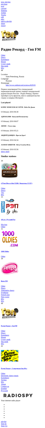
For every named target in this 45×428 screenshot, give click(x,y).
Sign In (3, 424)
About (3, 384)
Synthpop (4, 293)
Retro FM (4, 281)
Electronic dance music (9, 376)
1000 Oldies (5, 251)
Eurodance (5, 60)
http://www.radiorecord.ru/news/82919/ (21, 85)
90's (2, 68)
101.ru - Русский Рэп (8, 219)
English (4, 389)
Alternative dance (7, 290)
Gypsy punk (5, 64)
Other (3, 55)
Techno (4, 380)
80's (2, 195)
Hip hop (4, 225)
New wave (5, 297)
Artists (3, 13)
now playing (5, 2)
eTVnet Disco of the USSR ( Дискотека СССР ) (16, 183)
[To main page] (18, 398)
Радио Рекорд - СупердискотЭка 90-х (14, 368)
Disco (3, 57)
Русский (4, 391)
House (3, 62)
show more (5, 152)
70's (2, 193)
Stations (4, 11)
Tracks (3, 15)
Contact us (5, 386)
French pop (5, 295)
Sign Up (4, 426)
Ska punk (4, 66)
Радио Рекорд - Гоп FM (9, 326)
